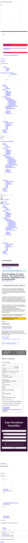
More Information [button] (5, 336)
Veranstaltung (6, 375)
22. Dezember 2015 (7, 490)
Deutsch (7, 69)
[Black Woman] (8, 515)
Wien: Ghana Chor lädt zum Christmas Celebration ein (20, 352)
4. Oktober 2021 (6, 504)
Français (7, 68)
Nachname (17, 367)
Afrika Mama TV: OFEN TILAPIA (10, 502)
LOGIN (2, 541)
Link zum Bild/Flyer (7, 393)
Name (4, 365)
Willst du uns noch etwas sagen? (9, 397)
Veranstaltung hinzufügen (10, 265)
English (5, 67)
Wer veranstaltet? (6, 382)
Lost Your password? (6, 535)
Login (4, 527)
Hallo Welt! (5, 489)
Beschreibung (6, 379)
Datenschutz (3, 468)
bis (3, 374)
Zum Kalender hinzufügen (10, 343)
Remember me (6, 534)
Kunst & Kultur (6, 45)
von (3, 373)
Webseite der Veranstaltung (8, 389)
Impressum (3, 470)
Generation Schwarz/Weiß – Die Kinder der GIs (10, 55)
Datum (4, 370)
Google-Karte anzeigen (6, 328)
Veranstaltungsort (6, 384)
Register (5, 528)
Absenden (5, 410)
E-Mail (4, 369)
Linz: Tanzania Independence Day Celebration (7, 352)
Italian (7, 70)
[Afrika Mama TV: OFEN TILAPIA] (8, 501)
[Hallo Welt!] (8, 488)
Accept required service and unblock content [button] (11, 339)
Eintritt (4, 387)
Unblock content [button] (5, 338)
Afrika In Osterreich (7, 44)
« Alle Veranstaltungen (6, 267)
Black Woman (6, 516)
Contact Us (3, 61)
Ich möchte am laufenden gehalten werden (15, 444)
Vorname (16, 366)
